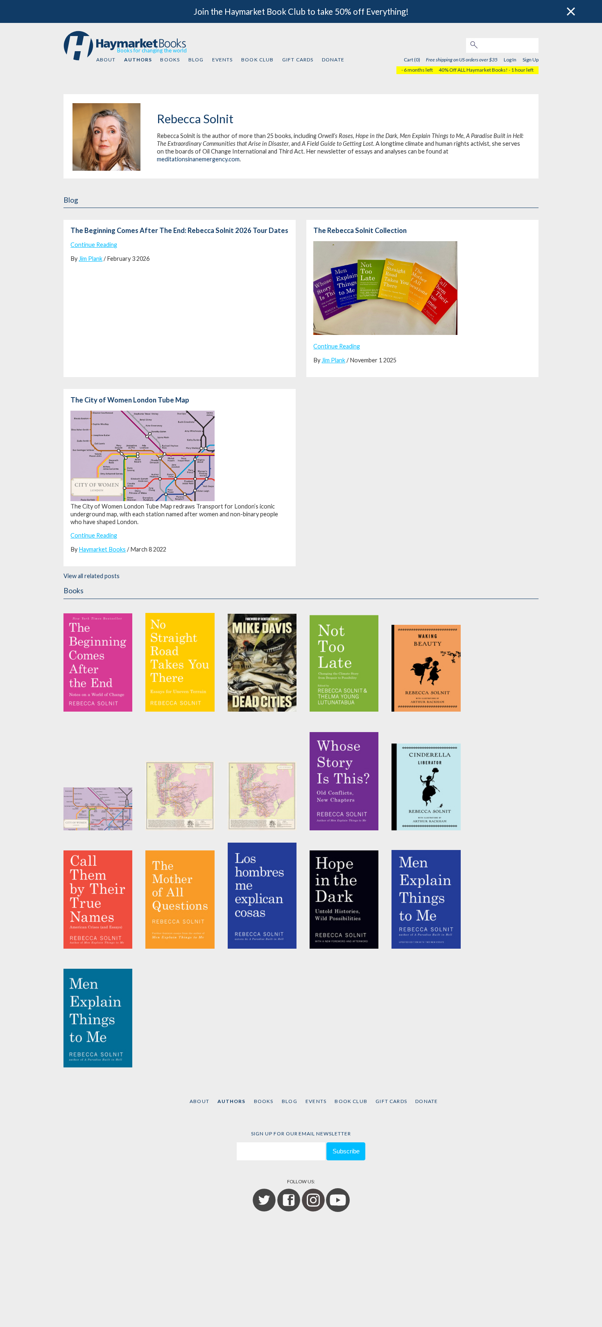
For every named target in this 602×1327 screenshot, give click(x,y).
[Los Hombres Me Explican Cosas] (262, 895)
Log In (510, 60)
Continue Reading (93, 244)
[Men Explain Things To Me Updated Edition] (426, 895)
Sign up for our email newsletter (301, 1133)
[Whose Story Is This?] (344, 776)
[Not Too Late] (344, 658)
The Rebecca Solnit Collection (360, 230)
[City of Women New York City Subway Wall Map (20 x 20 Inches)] (179, 776)
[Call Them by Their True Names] (97, 895)
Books (170, 60)
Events (222, 60)
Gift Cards (298, 60)
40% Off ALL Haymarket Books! (473, 70)
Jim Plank (90, 258)
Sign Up (531, 60)
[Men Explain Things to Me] (97, 1014)
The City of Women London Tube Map (129, 400)
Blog (196, 60)
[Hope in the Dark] (344, 895)
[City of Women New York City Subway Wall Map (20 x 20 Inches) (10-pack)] (262, 776)
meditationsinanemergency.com (198, 159)
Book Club (257, 60)
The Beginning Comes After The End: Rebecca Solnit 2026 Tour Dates (179, 230)
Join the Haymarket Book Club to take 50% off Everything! (301, 11)
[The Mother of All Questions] (179, 895)
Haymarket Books (102, 549)
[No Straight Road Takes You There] (179, 658)
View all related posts (91, 575)
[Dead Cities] (262, 658)
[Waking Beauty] (426, 658)
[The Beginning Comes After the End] (97, 658)
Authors (138, 60)
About (106, 60)
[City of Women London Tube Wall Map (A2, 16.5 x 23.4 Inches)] (97, 776)
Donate (333, 60)
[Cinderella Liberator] (426, 776)
